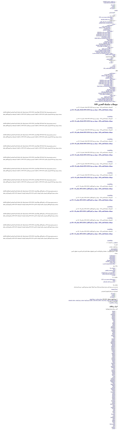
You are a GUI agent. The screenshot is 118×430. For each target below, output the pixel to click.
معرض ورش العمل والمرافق (107, 19)
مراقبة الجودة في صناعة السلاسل (106, 22)
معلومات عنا (112, 268)
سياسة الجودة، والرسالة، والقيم (106, 21)
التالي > (114, 242)
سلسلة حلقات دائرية (106, 26)
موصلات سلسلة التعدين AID (104, 49)
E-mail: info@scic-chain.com (109, 2)
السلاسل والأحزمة (114, 300)
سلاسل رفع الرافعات (79, 300)
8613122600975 (114, 249)
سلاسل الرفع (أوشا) (89, 300)
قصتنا (111, 18)
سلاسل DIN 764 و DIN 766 (104, 43)
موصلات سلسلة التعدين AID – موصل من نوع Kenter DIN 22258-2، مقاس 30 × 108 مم (91, 166)
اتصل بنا (111, 62)
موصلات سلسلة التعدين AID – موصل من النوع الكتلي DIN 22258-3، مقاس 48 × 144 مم (91, 222)
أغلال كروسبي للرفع (106, 48)
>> (112, 242)
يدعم (112, 61)
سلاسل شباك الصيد (97, 300)
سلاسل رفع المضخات (105, 36)
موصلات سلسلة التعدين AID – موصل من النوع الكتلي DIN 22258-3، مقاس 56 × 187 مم (91, 188)
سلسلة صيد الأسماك (108, 41)
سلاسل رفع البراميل (105, 300)
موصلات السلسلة (106, 29)
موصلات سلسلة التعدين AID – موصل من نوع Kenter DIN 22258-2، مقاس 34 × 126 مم (91, 154)
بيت (114, 14)
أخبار (112, 57)
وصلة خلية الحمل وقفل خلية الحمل (103, 52)
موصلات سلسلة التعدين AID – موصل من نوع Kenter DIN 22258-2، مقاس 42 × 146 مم (91, 121)
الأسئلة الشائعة (110, 59)
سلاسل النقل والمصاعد (108, 42)
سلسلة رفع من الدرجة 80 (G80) (103, 32)
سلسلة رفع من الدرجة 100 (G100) (103, 34)
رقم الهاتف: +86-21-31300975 (109, 1)
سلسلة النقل (110, 40)
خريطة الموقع (92, 299)
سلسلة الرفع (110, 31)
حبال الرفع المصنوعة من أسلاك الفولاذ (102, 38)
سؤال (112, 116)
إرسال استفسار (114, 289)
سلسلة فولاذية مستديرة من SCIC (106, 17)
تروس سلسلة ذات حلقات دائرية (103, 46)
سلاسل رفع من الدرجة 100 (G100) (103, 35)
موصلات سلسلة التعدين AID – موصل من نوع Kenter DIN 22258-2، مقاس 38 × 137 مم (91, 132)
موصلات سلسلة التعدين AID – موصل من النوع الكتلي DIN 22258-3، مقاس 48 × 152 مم (91, 211)
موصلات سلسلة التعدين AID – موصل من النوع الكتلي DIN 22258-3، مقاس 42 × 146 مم (91, 233)
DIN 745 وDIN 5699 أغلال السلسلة (103, 45)
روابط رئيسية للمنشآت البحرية (109, 263)
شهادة (114, 55)
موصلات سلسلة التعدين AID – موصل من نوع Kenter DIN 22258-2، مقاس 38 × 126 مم (91, 143)
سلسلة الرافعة (110, 39)
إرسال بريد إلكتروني (113, 302)
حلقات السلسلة (72, 300)
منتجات (113, 24)
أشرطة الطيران (107, 28)
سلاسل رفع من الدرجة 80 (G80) (103, 33)
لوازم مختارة (110, 47)
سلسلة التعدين (110, 25)
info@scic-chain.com (113, 250)
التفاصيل (109, 116)
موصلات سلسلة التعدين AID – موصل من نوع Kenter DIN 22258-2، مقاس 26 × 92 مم (92, 177)
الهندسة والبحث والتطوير (110, 54)
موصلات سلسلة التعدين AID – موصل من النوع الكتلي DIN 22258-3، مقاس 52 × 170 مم (91, 200)
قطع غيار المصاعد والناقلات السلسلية (102, 50)
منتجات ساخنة (99, 299)
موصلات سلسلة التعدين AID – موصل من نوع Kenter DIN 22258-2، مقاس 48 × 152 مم (91, 109)
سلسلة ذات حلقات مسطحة (104, 27)
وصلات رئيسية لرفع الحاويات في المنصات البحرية (102, 53)
